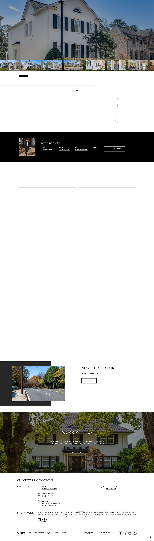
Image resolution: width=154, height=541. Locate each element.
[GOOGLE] (135, 533)
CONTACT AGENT (114, 149)
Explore (89, 381)
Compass (81, 511)
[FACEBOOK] (120, 533)
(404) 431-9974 (64, 150)
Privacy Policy (105, 533)
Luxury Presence (59, 533)
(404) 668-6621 (47, 496)
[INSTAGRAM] (125, 533)
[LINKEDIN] (130, 533)
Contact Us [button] (77, 452)
